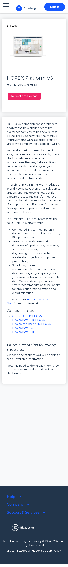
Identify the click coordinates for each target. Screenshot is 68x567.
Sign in (54, 6)
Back (13, 26)
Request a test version (24, 96)
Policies (9, 550)
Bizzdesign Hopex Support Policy (39, 550)
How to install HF (23, 332)
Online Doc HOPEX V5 (27, 316)
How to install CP (23, 328)
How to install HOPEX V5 (28, 320)
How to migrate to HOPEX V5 (31, 324)
